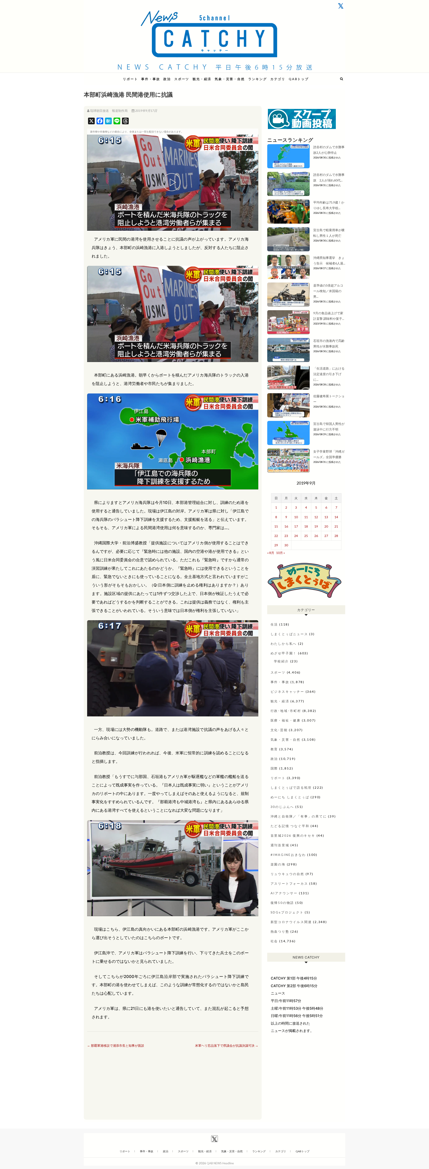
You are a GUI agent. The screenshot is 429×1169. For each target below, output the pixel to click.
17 (296, 526)
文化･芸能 (279, 730)
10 (296, 517)
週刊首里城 (280, 845)
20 (326, 526)
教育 (274, 749)
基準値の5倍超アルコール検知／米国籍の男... (328, 290)
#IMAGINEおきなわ (288, 855)
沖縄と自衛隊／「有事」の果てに (299, 816)
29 (276, 545)
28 (336, 536)
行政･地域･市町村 (286, 711)
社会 (274, 941)
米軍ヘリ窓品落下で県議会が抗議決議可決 (226, 1045)
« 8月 (270, 553)
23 (286, 536)
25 (306, 536)
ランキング (257, 79)
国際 (274, 768)
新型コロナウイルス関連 (291, 922)
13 (326, 517)
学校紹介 (281, 661)
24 (296, 536)
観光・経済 (202, 79)
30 (286, 545)
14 (336, 517)
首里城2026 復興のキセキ (293, 835)
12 (316, 517)
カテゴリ (277, 79)
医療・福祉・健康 (286, 720)
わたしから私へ (284, 643)
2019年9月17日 (146, 110)
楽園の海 (278, 864)
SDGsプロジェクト (287, 912)
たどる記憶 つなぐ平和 (290, 826)
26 (316, 536)
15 (276, 526)
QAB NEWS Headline (107, 76)
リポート (130, 79)
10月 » (280, 553)
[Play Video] (172, 182)
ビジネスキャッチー (287, 691)
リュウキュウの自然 (287, 874)
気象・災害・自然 (230, 79)
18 (306, 526)
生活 (274, 624)
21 (336, 526)
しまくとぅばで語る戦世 (291, 787)
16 (286, 526)
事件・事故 (150, 79)
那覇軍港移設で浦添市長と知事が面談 (115, 1045)
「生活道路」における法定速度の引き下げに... (329, 373)
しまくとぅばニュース (289, 634)
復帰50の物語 (282, 903)
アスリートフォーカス (289, 883)
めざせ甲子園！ (284, 653)
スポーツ (181, 79)
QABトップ (299, 79)
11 (306, 517)
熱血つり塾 (280, 931)
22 (276, 536)
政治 (167, 79)
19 (316, 526)
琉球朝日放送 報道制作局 (108, 110)
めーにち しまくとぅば (290, 797)
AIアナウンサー (284, 893)
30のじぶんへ (282, 807)
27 (326, 536)
